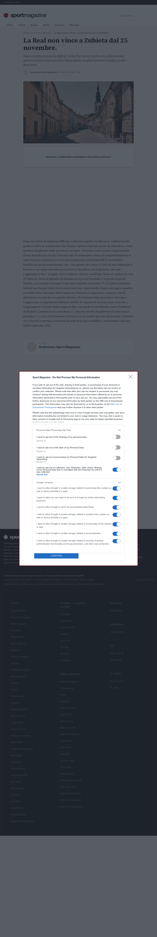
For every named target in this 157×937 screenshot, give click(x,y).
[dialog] (78, 469)
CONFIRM (56, 556)
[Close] (131, 378)
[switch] (117, 437)
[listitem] (78, 430)
